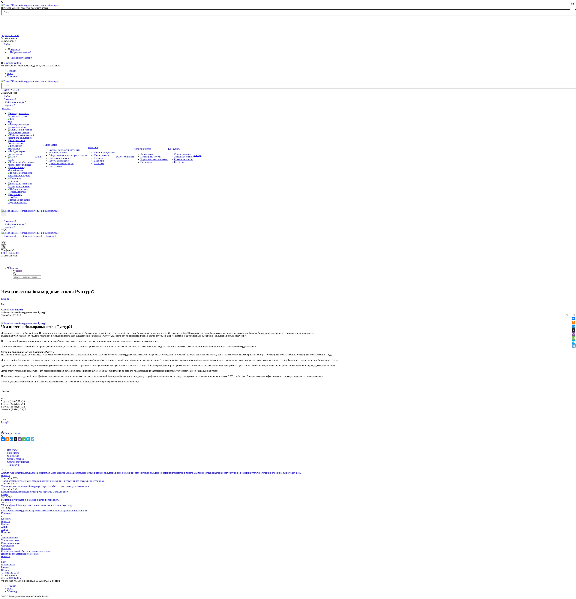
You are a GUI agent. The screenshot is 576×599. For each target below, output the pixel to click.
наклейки (218, 473)
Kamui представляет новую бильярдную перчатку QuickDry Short (34, 491)
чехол (292, 473)
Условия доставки (10, 540)
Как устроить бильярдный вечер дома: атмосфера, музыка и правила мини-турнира (44, 510)
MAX (10, 73)
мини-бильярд (205, 473)
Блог (3, 562)
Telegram (11, 70)
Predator (61, 473)
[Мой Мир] (573, 326)
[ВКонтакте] (573, 318)
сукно (286, 473)
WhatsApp (12, 76)
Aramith (5, 473)
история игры (170, 473)
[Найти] (572, 11)
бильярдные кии (95, 473)
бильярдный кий (112, 473)
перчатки (245, 473)
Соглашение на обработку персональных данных (26, 551)
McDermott (44, 473)
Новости (5, 475)
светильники (265, 473)
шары (298, 473)
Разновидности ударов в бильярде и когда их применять (30, 500)
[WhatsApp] (573, 338)
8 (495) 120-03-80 (10, 35)
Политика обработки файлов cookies (20, 554)
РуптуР (5, 422)
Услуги (4, 529)
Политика (6, 548)
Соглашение (7, 545)
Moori (53, 473)
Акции (4, 527)
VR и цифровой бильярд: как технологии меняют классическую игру (36, 505)
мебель (189, 473)
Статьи (4, 494)
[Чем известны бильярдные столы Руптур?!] (24, 323)
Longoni (34, 473)
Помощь (5, 532)
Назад (19, 271)
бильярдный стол (130, 473)
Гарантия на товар (10, 543)
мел (196, 473)
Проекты (5, 521)
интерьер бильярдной (151, 473)
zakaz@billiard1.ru (12, 63)
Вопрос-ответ (8, 564)
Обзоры (5, 570)
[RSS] (567, 315)
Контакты (6, 518)
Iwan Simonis (16, 473)
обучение (235, 473)
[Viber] (573, 334)
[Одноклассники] (573, 322)
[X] (573, 330)
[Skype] (573, 342)
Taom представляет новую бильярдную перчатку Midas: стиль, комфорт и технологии (45, 486)
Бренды (5, 567)
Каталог (5, 524)
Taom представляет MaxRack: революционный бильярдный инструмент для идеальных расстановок (52, 481)
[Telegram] (574, 346)
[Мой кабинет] (2, 218)
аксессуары (80, 473)
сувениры (277, 473)
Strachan (70, 473)
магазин (181, 473)
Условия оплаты (9, 537)
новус (227, 473)
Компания (6, 513)
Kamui (26, 473)
